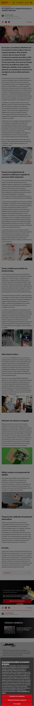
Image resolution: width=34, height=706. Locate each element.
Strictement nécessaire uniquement (17, 700)
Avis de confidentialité (22, 691)
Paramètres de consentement (17, 696)
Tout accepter (17, 703)
